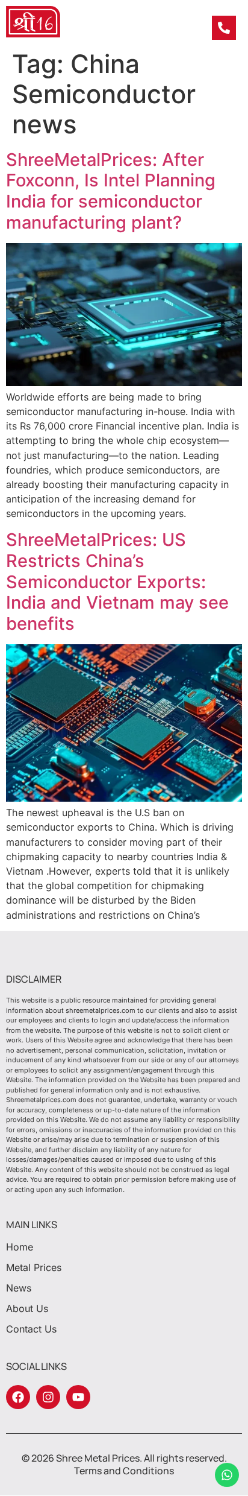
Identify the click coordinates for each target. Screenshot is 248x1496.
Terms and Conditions (124, 1470)
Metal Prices (33, 1267)
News (18, 1288)
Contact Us (31, 1329)
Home (19, 1247)
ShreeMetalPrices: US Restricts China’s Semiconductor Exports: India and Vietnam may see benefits (117, 581)
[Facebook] (18, 1397)
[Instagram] (48, 1397)
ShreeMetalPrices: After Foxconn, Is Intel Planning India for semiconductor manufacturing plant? (110, 191)
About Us (27, 1308)
